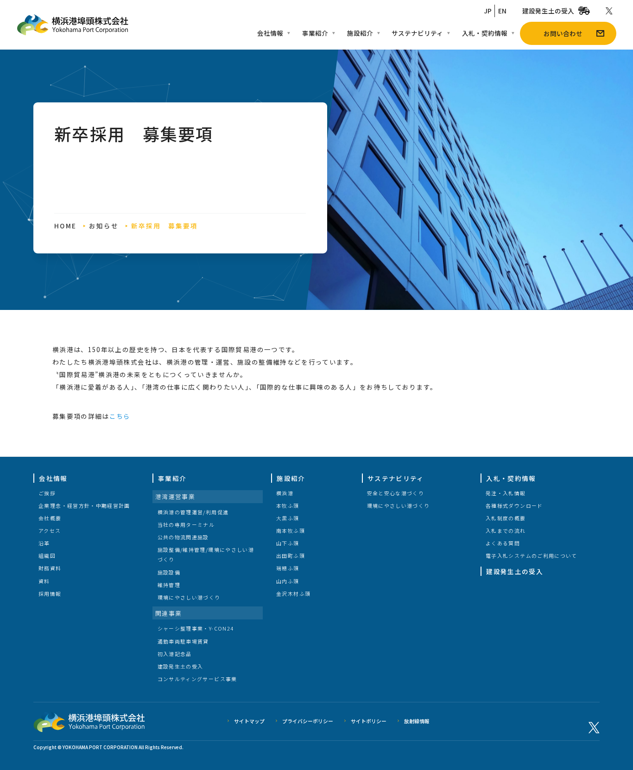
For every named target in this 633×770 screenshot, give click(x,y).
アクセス (49, 530)
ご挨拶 (47, 493)
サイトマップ (249, 721)
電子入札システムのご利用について (531, 555)
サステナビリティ (417, 33)
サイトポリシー (368, 721)
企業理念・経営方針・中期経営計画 (84, 505)
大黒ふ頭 (287, 518)
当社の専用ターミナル (186, 524)
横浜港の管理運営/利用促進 (193, 512)
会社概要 (49, 518)
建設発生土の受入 (548, 10)
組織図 (47, 555)
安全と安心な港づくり (395, 493)
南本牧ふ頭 (290, 530)
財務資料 (49, 568)
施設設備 (169, 572)
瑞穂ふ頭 (287, 568)
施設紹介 (360, 33)
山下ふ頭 (287, 543)
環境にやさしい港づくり (189, 597)
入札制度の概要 (506, 518)
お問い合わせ (563, 33)
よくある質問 (503, 543)
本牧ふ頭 (287, 505)
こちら (120, 416)
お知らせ (104, 225)
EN (502, 10)
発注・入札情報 (506, 493)
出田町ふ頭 (290, 555)
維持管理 (169, 584)
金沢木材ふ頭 (293, 593)
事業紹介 (315, 33)
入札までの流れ (506, 530)
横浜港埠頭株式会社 (72, 24)
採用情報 (49, 593)
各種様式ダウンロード (514, 505)
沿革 (44, 543)
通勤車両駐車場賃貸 (183, 641)
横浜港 (284, 493)
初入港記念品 (175, 653)
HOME (65, 225)
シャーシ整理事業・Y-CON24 (196, 628)
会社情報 (270, 33)
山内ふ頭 (287, 581)
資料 (44, 581)
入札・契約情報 (484, 33)
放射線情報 (417, 721)
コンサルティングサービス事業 (197, 678)
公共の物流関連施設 (183, 537)
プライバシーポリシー (307, 721)
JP (488, 10)
